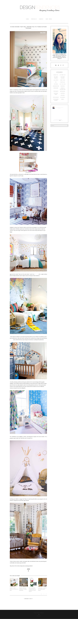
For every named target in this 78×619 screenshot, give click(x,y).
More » (62, 120)
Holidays (63, 95)
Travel (62, 99)
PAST (31, 598)
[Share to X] (41, 594)
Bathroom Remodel (56, 120)
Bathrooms (62, 91)
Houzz (55, 119)
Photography (56, 97)
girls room (36, 274)
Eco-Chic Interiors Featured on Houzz (59, 108)
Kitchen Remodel (58, 119)
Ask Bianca (62, 97)
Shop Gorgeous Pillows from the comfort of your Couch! (32, 590)
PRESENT (26, 598)
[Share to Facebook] (43, 594)
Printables (56, 91)
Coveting (63, 93)
